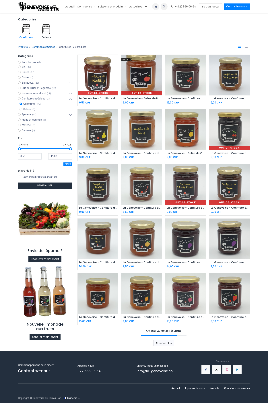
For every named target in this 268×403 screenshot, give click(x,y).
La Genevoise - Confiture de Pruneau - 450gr (186, 262)
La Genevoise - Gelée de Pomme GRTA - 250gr (142, 98)
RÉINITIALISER (45, 185)
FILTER (68, 164)
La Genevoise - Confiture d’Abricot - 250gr (142, 317)
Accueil (175, 388)
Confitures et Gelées (43, 46)
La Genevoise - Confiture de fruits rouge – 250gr (186, 207)
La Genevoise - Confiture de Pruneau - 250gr (229, 262)
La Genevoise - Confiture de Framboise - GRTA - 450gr (186, 317)
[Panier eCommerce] (155, 6)
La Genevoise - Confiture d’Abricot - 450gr (98, 317)
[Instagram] (226, 369)
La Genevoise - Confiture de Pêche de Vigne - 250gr (229, 98)
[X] (216, 369)
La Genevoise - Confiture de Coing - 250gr (142, 153)
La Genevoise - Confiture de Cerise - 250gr (229, 153)
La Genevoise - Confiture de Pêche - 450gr (98, 262)
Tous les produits (31, 62)
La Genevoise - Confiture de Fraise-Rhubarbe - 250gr (98, 207)
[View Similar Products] (116, 77)
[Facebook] (205, 369)
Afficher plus (164, 343)
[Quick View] (116, 61)
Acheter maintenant (45, 337)
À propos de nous (195, 388)
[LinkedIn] (237, 369)
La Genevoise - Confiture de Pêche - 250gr (142, 262)
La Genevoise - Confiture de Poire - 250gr (98, 153)
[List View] (246, 47)
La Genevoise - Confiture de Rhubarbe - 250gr (142, 207)
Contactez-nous (237, 6)
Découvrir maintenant (45, 259)
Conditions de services (237, 388)
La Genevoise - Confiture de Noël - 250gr (98, 98)
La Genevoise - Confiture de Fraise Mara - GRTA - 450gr (186, 98)
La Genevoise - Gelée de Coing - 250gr (186, 153)
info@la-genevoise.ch (155, 371)
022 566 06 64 (89, 371)
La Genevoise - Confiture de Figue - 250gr (229, 207)
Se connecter (210, 6)
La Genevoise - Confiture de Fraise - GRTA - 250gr (229, 317)
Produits (23, 46)
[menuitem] (70, 6)
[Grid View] (239, 47)
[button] (164, 6)
